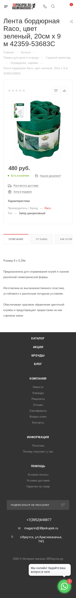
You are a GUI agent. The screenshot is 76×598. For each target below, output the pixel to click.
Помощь (38, 466)
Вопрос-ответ (38, 416)
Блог (38, 364)
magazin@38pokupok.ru (41, 528)
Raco (48, 208)
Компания (38, 378)
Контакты (38, 422)
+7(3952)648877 (39, 520)
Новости (38, 387)
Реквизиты (38, 398)
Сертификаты (38, 410)
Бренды (38, 355)
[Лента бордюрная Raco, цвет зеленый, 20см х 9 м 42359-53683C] (38, 130)
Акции (38, 347)
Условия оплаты (38, 474)
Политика (38, 445)
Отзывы (42, 239)
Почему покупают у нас (38, 451)
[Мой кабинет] (61, 6)
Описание (16, 239)
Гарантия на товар (38, 486)
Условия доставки (38, 480)
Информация (38, 437)
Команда (38, 393)
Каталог (38, 338)
